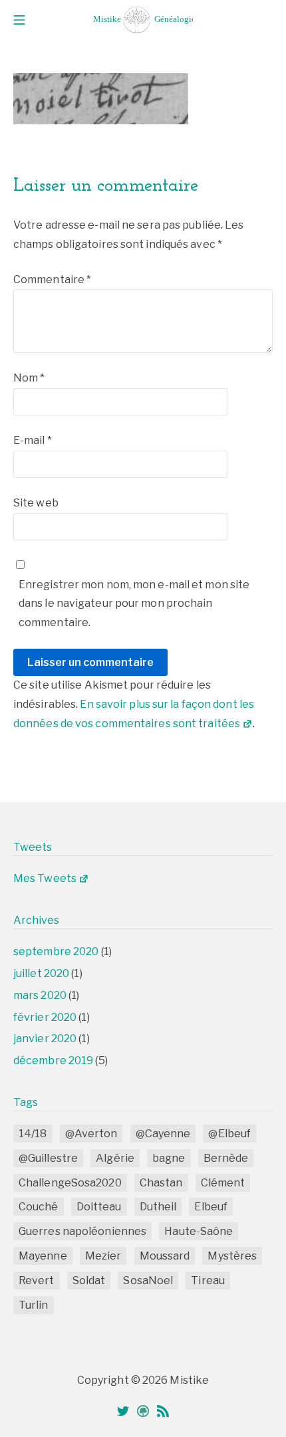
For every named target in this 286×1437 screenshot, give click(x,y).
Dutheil (158, 1206)
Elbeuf (210, 1206)
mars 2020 (40, 995)
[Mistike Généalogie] (143, 20)
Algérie (115, 1158)
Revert (37, 1280)
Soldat (89, 1280)
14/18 (33, 1133)
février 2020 (44, 1017)
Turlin (34, 1305)
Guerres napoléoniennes (82, 1231)
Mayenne (43, 1256)
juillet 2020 (41, 973)
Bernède (226, 1158)
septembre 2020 (55, 951)
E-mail (32, 440)
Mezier (103, 1256)
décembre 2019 (53, 1060)
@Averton (91, 1133)
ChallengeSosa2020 (70, 1182)
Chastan (161, 1182)
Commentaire (52, 279)
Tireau (208, 1280)
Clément (223, 1182)
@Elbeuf (229, 1133)
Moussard (165, 1256)
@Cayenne (163, 1133)
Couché (39, 1206)
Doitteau (99, 1206)
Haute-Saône (198, 1231)
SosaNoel (148, 1280)
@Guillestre (48, 1158)
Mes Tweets (44, 878)
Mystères (232, 1256)
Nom (29, 378)
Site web (36, 503)
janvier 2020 (44, 1038)
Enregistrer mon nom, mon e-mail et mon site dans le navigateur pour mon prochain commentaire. (134, 603)
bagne (169, 1158)
